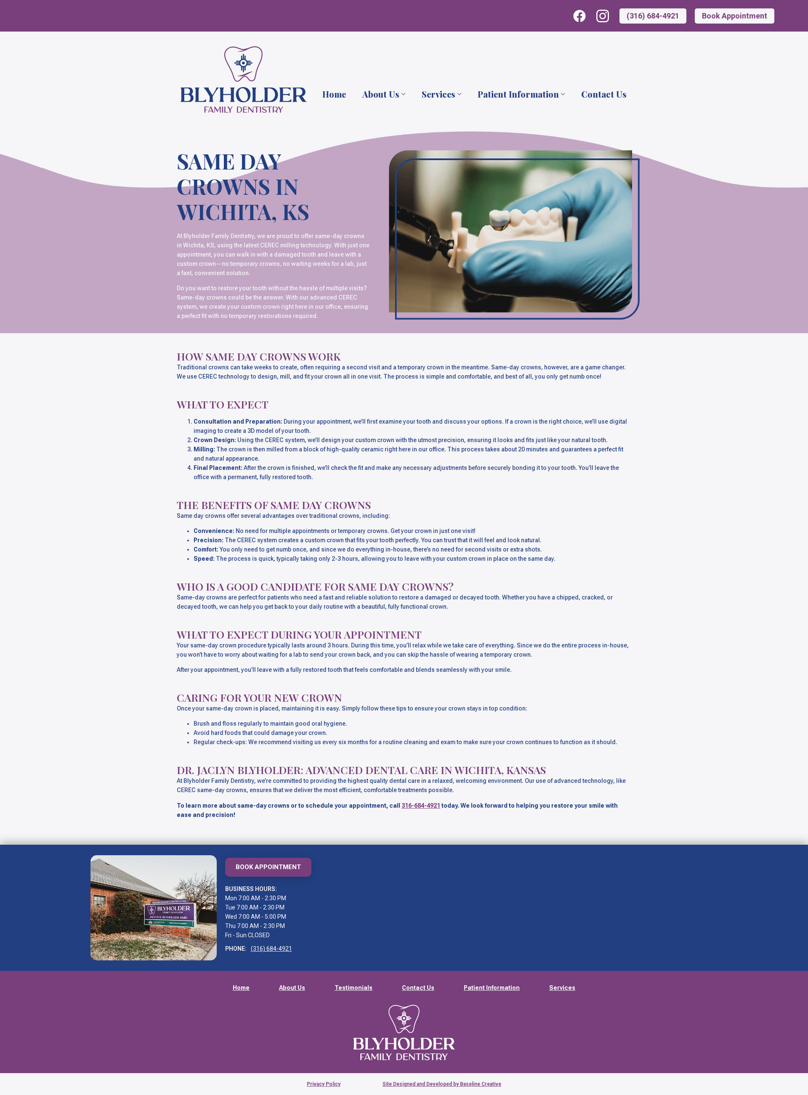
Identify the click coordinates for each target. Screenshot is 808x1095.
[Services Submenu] (458, 94)
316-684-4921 (420, 805)
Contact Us (604, 94)
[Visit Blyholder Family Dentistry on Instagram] (602, 16)
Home (334, 94)
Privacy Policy (323, 1084)
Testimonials (353, 987)
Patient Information (518, 94)
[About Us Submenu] (402, 94)
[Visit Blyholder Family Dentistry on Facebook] (579, 16)
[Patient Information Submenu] (562, 94)
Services (438, 94)
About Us (380, 94)
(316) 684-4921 (271, 948)
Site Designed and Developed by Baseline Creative (442, 1084)
